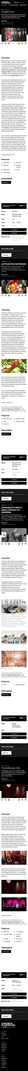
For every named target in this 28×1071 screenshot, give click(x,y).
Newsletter (4, 1044)
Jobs (2, 1036)
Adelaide (3, 1067)
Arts (13, 730)
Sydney (3, 1056)
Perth (2, 1065)
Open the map (5, 182)
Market (14, 476)
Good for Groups (18, 166)
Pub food (14, 211)
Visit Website (14, 233)
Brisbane (3, 1060)
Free (5, 421)
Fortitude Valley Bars (18, 1001)
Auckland (3, 1062)
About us (3, 1033)
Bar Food (18, 162)
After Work (7, 162)
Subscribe (16, 2)
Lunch (18, 169)
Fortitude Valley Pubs (18, 236)
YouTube (3, 1049)
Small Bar (18, 941)
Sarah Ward (4, 20)
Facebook (3, 1046)
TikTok (3, 1051)
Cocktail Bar (19, 931)
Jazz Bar (6, 939)
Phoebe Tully (4, 274)
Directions (14, 229)
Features (5, 159)
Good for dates (20, 421)
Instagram (4, 1047)
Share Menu (7, 172)
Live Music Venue (17, 990)
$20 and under (20, 418)
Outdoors (6, 424)
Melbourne (4, 1058)
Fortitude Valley (16, 216)
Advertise (3, 1035)
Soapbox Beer (15, 75)
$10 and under (8, 418)
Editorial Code (4, 1038)
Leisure (14, 474)
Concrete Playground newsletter (10, 409)
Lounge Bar (7, 941)
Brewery (6, 165)
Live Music (19, 939)
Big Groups (7, 169)
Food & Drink (4, 5)
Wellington (4, 1064)
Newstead (17, 68)
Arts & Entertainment (13, 5)
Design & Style (23, 5)
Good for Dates (8, 934)
